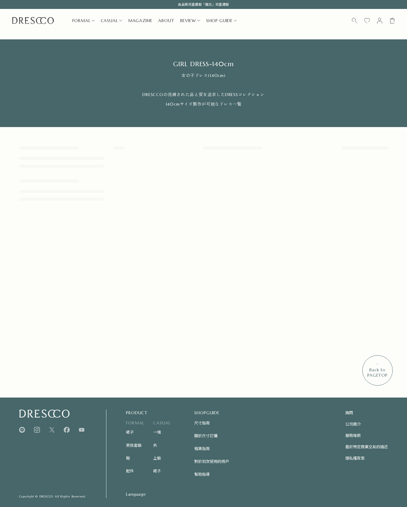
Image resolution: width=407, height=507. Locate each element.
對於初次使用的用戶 (211, 461)
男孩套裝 (134, 445)
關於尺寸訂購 (206, 435)
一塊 (157, 432)
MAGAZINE (140, 20)
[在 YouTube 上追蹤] (82, 430)
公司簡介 (353, 424)
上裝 (157, 458)
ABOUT (166, 20)
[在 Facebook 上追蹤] (67, 430)
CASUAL (109, 20)
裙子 (130, 432)
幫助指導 (202, 474)
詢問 (349, 412)
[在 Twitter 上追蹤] (52, 430)
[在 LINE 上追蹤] (22, 430)
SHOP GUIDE (219, 20)
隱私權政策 (355, 458)
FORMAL (81, 20)
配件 (130, 471)
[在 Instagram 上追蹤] (37, 430)
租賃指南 (202, 448)
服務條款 (353, 435)
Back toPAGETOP (377, 372)
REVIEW (188, 20)
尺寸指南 (202, 423)
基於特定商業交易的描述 (366, 446)
